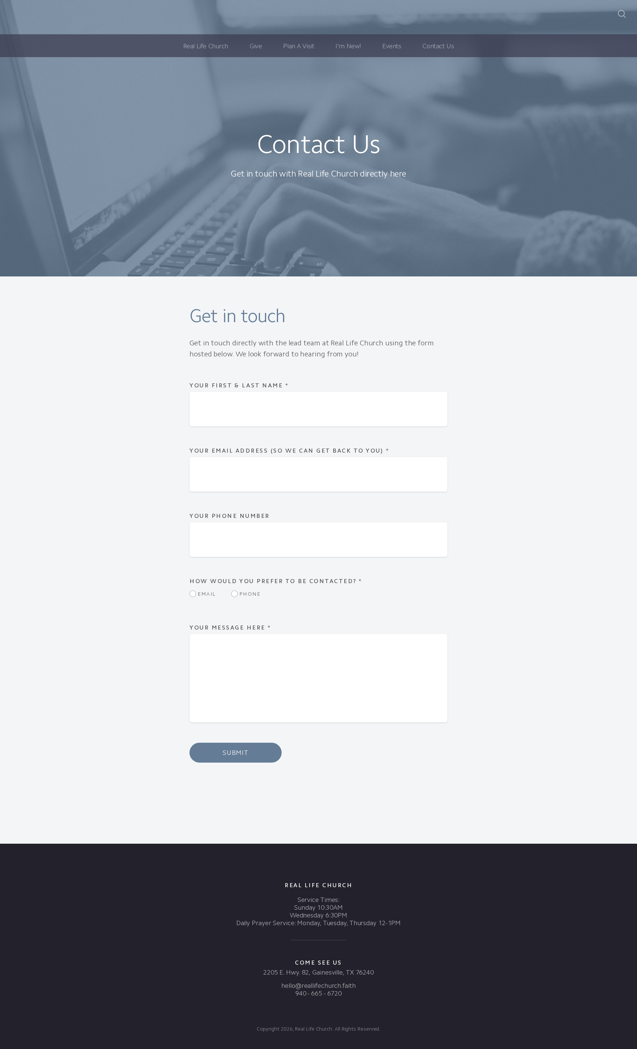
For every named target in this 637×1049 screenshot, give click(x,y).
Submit (235, 753)
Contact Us (438, 46)
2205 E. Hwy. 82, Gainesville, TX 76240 (318, 972)
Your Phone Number (229, 515)
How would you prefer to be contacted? (275, 581)
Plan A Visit (298, 46)
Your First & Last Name (239, 385)
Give (256, 46)
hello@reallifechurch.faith (318, 986)
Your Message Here (230, 627)
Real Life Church (205, 46)
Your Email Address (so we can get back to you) (289, 450)
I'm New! (348, 46)
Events (391, 46)
